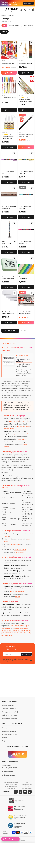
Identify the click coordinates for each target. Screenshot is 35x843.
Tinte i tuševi (24, 633)
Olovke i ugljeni (24, 626)
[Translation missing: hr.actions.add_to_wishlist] (14, 43)
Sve (4, 26)
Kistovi (10, 635)
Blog (3, 740)
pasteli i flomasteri (20, 549)
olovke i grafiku (14, 421)
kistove (17, 596)
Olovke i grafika (14, 26)
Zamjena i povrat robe (9, 708)
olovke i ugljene (25, 421)
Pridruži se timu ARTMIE (10, 734)
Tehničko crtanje (17, 628)
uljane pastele (14, 434)
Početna (4, 16)
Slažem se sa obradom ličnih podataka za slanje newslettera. (15, 660)
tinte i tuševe (22, 439)
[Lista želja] (29, 10)
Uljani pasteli (13, 630)
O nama (4, 728)
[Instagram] (20, 792)
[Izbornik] (2, 9)
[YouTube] (25, 792)
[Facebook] (16, 792)
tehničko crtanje (9, 429)
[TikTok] (30, 792)
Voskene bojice (6, 628)
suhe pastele (24, 434)
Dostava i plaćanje (8, 705)
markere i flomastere (23, 426)
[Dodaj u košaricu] (9, 73)
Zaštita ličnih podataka (9, 718)
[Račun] (25, 10)
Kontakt (4, 737)
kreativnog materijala (17, 591)
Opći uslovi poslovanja (9, 715)
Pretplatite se (26, 654)
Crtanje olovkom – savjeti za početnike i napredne (23, 360)
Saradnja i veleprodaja (9, 731)
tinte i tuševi (20, 552)
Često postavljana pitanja (10, 712)
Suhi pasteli (21, 630)
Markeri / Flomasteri (12, 633)
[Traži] (21, 10)
